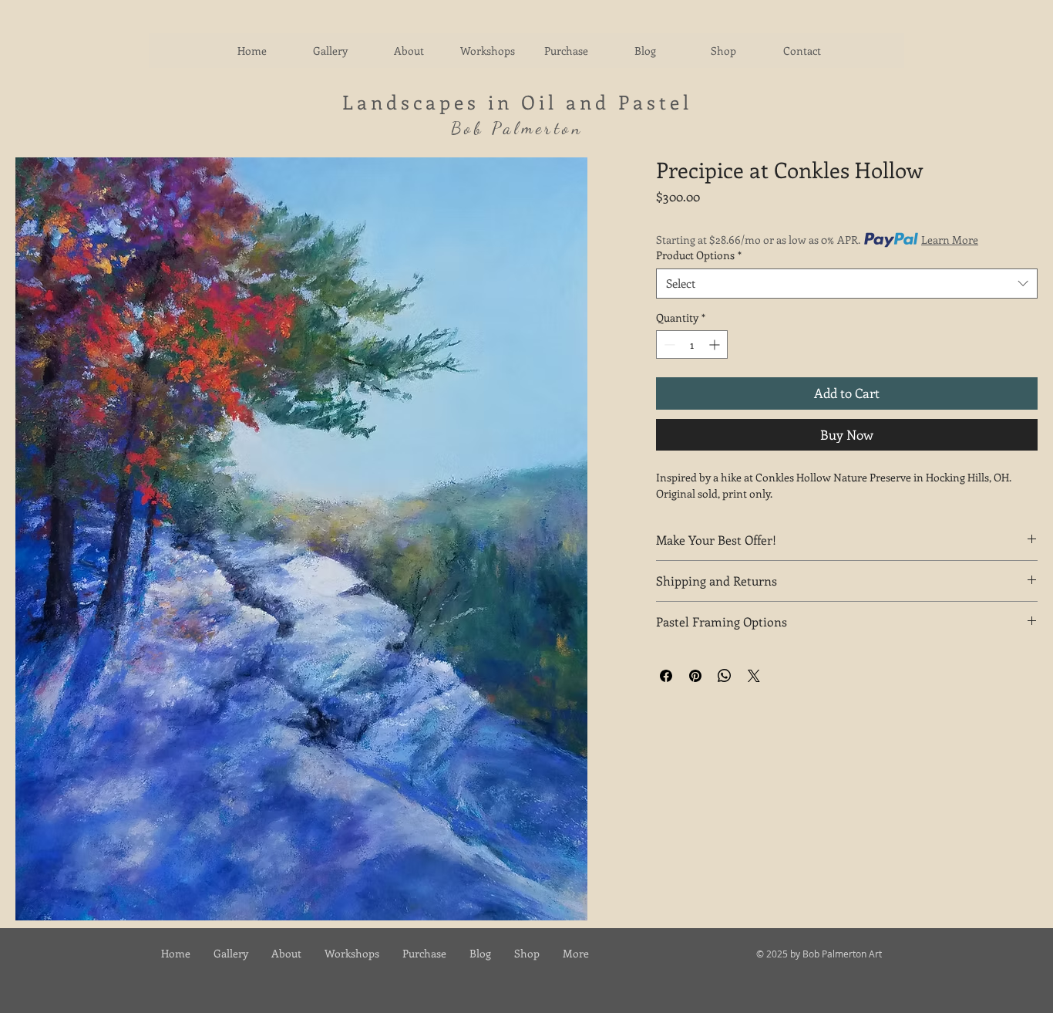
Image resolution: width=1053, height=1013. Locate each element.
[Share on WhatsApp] (724, 676)
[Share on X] (754, 676)
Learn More (949, 239)
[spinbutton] (692, 344)
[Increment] (715, 344)
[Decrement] (668, 344)
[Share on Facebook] (666, 676)
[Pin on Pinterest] (695, 676)
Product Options (699, 255)
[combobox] (847, 283)
